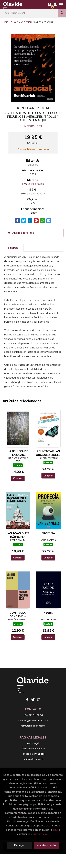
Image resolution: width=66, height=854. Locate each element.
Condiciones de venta (33, 748)
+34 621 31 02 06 (33, 715)
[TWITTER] (33, 699)
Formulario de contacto (33, 725)
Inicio (5, 22)
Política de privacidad (33, 753)
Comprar (17, 478)
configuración (39, 834)
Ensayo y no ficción (21, 22)
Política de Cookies (33, 759)
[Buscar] (62, 13)
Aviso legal (33, 743)
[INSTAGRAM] (38, 699)
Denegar (19, 845)
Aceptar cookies (46, 845)
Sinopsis (13, 247)
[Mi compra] (49, 4)
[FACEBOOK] (27, 699)
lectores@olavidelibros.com (33, 720)
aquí (55, 830)
